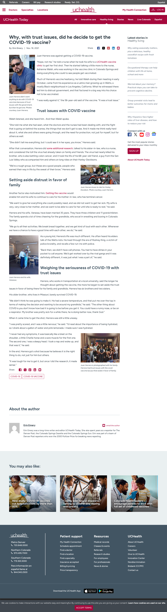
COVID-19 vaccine (33, 376)
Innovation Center (136, 558)
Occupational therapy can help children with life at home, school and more (142, 71)
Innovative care (88, 19)
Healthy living (106, 19)
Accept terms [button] (84, 608)
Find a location (67, 554)
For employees (101, 558)
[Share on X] (103, 48)
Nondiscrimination (136, 562)
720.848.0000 (21, 545)
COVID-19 (15, 376)
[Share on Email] (118, 48)
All (75, 19)
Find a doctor (66, 550)
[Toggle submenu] (4, 9)
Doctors (13, 9)
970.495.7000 (20, 553)
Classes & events (102, 546)
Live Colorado (144, 19)
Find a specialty (67, 558)
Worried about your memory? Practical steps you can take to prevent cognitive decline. (142, 87)
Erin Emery (18, 48)
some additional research (60, 148)
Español (161, 2)
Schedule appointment (71, 546)
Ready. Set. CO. (72, 2)
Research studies (53, 2)
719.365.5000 (20, 561)
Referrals (13, 2)
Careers (25, 2)
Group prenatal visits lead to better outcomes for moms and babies (142, 103)
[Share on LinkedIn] (113, 48)
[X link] (136, 134)
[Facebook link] (130, 134)
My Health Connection (134, 9)
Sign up (133, 151)
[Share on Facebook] (98, 48)
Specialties (27, 9)
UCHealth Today (15, 19)
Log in (160, 9)
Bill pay (37, 2)
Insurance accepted (69, 562)
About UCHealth (135, 542)
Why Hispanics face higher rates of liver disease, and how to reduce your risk (142, 120)
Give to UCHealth (136, 554)
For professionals (102, 562)
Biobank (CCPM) (136, 566)
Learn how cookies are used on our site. (147, 603)
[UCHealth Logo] (19, 535)
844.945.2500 (20, 572)
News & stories (101, 566)
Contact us (133, 570)
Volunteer (132, 550)
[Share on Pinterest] (108, 48)
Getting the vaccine (56, 193)
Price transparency (69, 570)
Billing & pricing (67, 566)
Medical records (101, 542)
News (130, 19)
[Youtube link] (142, 134)
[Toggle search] (4, 2)
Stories (120, 19)
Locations (42, 9)
